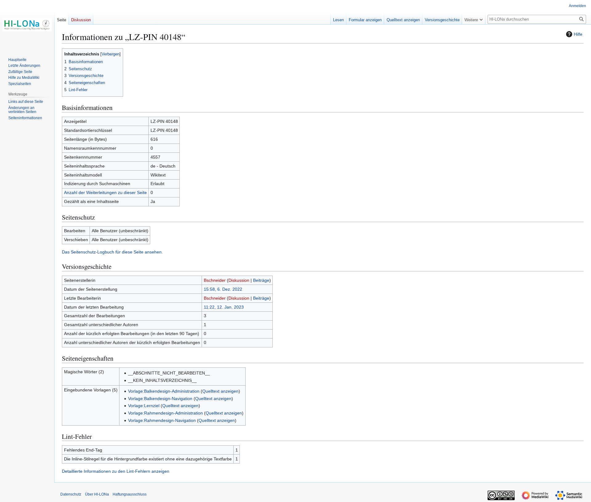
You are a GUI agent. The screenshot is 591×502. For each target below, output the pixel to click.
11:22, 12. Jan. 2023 (224, 307)
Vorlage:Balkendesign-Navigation (160, 398)
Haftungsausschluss (130, 494)
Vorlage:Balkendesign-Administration (163, 391)
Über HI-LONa (97, 494)
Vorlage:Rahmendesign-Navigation (162, 420)
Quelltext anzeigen (220, 391)
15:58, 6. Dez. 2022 (223, 289)
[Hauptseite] (27, 24)
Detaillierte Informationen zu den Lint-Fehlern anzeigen (115, 471)
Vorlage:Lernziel (143, 405)
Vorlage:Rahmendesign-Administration (165, 413)
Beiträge (261, 280)
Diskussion (238, 280)
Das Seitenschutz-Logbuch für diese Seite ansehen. (112, 251)
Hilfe (578, 34)
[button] (473, 18)
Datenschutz (70, 494)
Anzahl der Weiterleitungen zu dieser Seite (105, 192)
